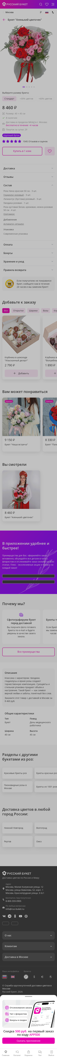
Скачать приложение (28, 1040)
